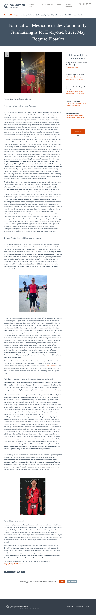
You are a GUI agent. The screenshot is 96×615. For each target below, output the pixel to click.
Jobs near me (72, 581)
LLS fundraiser (50, 366)
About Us (70, 606)
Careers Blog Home (11, 15)
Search (62, 581)
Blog (87, 606)
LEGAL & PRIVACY (24, 606)
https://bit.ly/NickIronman (14, 564)
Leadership (79, 606)
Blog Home (78, 131)
